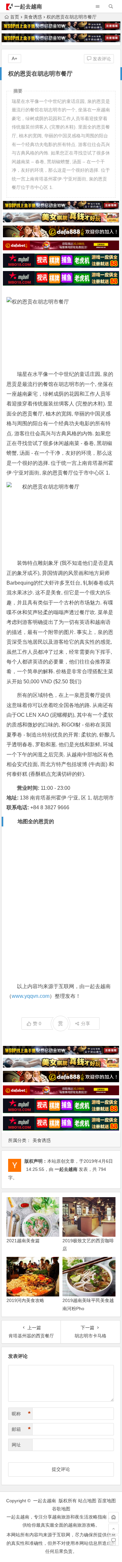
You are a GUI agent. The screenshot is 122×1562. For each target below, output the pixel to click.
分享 (85, 1023)
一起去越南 (28, 7)
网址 (16, 1444)
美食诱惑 (33, 16)
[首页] (113, 1517)
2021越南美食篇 (23, 1240)
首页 (14, 16)
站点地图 (87, 1500)
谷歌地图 (61, 1508)
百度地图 (107, 1500)
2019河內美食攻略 (25, 1300)
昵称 (21, 1413)
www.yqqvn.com (30, 996)
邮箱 (21, 1429)
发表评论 (101, 58)
